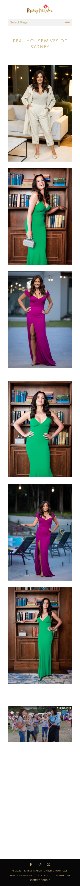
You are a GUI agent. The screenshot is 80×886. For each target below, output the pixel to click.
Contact (43, 875)
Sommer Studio (40, 880)
